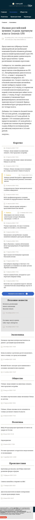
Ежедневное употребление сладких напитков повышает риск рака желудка (17, 236)
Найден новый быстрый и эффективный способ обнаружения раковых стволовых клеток (18, 179)
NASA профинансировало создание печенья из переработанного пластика (17, 198)
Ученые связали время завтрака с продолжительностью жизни (15, 207)
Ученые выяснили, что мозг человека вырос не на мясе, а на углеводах (16, 227)
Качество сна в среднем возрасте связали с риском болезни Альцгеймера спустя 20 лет (18, 285)
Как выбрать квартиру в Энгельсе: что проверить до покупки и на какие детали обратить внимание (18, 265)
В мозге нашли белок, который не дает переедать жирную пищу (17, 275)
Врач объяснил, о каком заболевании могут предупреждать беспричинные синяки (16, 246)
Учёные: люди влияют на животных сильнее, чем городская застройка (16, 152)
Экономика (12, 22)
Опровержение (6, 440)
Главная (4, 22)
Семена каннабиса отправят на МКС (13, 481)
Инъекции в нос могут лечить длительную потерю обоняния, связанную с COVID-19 (14, 217)
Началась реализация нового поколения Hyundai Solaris (10, 306)
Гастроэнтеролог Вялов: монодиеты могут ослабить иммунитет (18, 189)
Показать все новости (16, 294)
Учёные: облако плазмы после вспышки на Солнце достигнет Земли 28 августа (17, 170)
